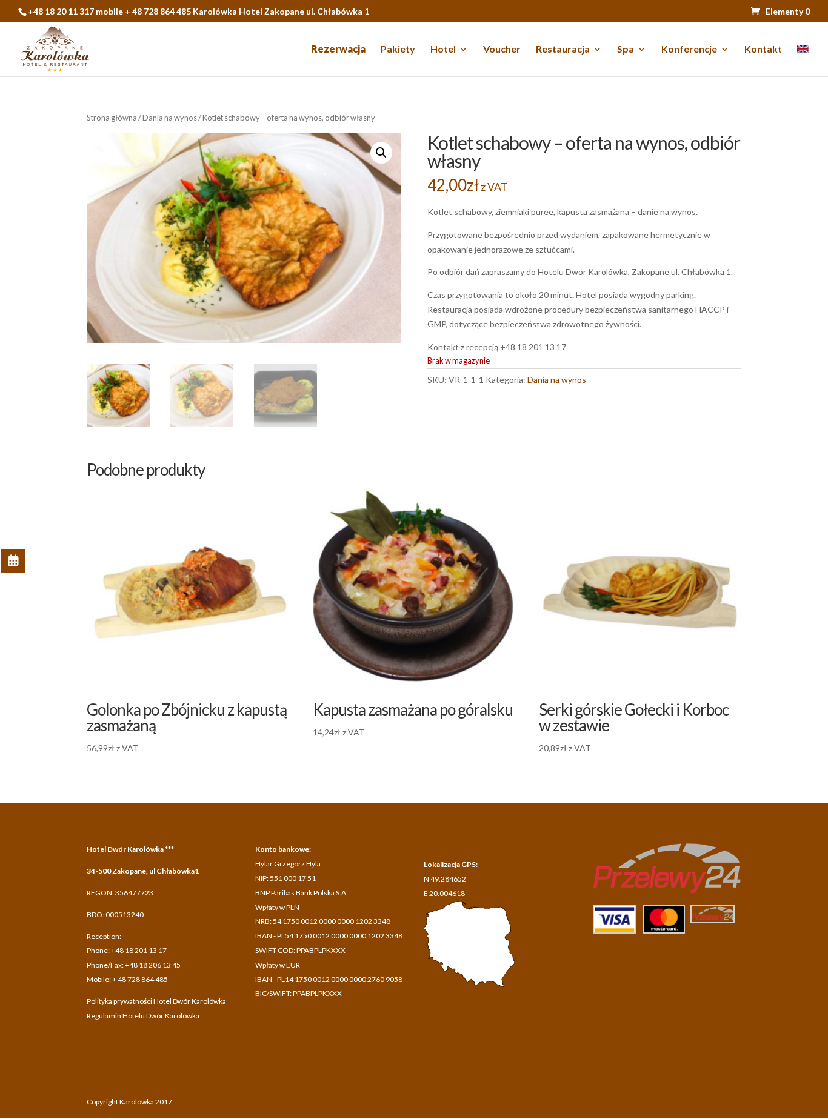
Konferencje (689, 50)
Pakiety (398, 50)
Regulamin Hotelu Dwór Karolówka (143, 1015)
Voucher (502, 50)
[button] (381, 153)
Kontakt (763, 50)
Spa (625, 50)
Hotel (443, 50)
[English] (803, 60)
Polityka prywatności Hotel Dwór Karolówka (156, 1001)
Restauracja (563, 50)
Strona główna (112, 117)
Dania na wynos (169, 117)
